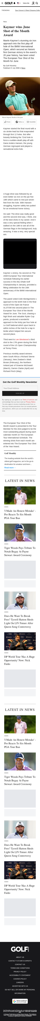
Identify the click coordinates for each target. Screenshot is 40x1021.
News (5, 22)
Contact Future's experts (20, 961)
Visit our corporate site (28, 1012)
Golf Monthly (11, 66)
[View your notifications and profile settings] (14, 3)
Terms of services (29, 400)
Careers (20, 982)
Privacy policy (20, 972)
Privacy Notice (30, 402)
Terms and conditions (20, 968)
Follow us (21, 122)
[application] (20, 250)
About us (20, 957)
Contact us (20, 964)
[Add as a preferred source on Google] (20, 1001)
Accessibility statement (20, 975)
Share (8, 122)
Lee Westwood (22, 339)
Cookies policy (20, 979)
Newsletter (32, 122)
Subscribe (26, 3)
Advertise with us (20, 986)
